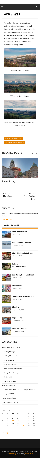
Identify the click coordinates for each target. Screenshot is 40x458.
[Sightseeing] (6, 320)
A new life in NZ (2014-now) (13, 138)
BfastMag (12, 454)
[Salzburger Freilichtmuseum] (6, 266)
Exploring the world (10, 225)
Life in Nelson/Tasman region (14, 142)
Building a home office (11, 356)
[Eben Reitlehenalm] (6, 234)
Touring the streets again (23, 296)
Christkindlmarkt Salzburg (22, 253)
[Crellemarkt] (6, 288)
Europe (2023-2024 (9, 394)
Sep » (7, 433)
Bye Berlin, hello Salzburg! (23, 275)
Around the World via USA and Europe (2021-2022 (19, 389)
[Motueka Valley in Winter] (20, 57)
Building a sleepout (10, 364)
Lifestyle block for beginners (13, 373)
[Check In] (6, 309)
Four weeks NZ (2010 (9, 398)
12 (13, 421)
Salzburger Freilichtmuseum (19, 265)
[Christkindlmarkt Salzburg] (6, 256)
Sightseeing (17, 318)
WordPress (29, 454)
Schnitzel (6, 16)
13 (18, 421)
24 (2, 426)
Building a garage (9, 352)
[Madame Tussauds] (6, 331)
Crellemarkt (17, 286)
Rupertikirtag (8, 181)
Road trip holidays (10, 381)
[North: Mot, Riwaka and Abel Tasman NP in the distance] (20, 109)
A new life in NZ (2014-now (11, 347)
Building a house (9, 360)
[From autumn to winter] (6, 245)
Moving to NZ (8, 377)
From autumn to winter (22, 242)
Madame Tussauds (20, 329)
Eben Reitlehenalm (19, 232)
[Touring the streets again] (6, 299)
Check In (15, 307)
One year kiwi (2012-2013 (10, 402)
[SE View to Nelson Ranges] (20, 83)
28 (23, 426)
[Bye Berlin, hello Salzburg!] (6, 277)
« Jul (3, 433)
